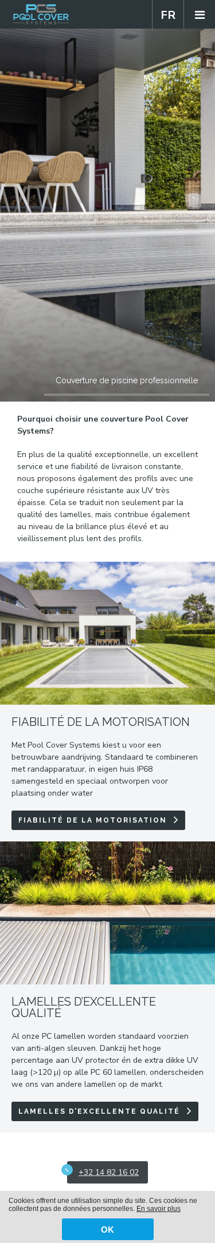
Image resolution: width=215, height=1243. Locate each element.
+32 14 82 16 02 (109, 1172)
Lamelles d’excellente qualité (99, 1111)
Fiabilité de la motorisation (92, 820)
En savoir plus (158, 1209)
